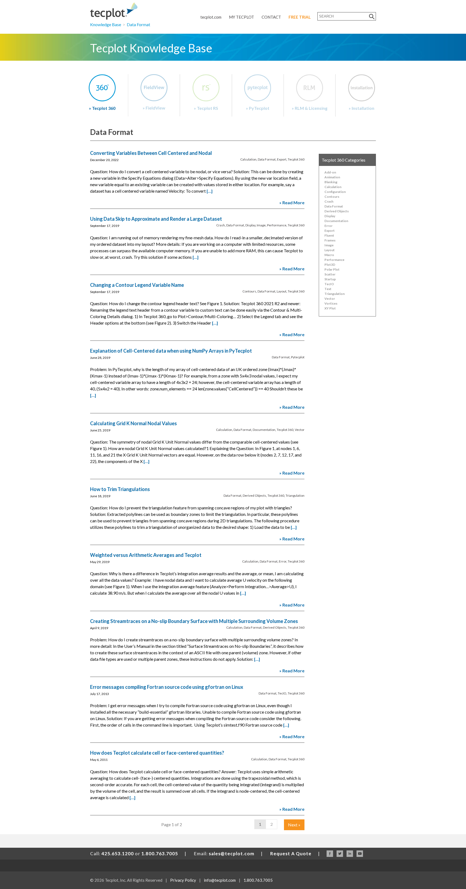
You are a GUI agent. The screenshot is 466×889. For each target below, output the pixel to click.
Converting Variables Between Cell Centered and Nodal (151, 153)
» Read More (291, 202)
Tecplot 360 (296, 159)
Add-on (330, 172)
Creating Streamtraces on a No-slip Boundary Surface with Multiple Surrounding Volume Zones (194, 621)
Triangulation (295, 495)
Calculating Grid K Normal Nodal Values (133, 423)
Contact (271, 17)
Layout (281, 291)
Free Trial (300, 17)
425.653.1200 (117, 853)
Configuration (335, 192)
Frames (329, 240)
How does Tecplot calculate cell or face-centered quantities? (157, 753)
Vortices (330, 303)
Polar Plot (332, 269)
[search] (372, 16)
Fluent (329, 235)
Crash (220, 225)
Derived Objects (254, 495)
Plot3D (329, 265)
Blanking (330, 182)
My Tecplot (241, 17)
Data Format (138, 24)
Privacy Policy (183, 880)
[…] (210, 190)
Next (294, 824)
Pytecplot (297, 357)
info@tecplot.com (220, 880)
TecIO (282, 693)
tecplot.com (210, 17)
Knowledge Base (105, 24)
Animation (332, 177)
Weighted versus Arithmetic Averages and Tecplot (145, 555)
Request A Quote (290, 853)
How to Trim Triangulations (120, 489)
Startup (330, 279)
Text (327, 289)
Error (282, 561)
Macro (329, 255)
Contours (249, 291)
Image (261, 225)
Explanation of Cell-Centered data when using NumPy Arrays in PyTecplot (171, 351)
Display (250, 225)
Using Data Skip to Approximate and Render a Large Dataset (156, 219)
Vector (299, 430)
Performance (276, 225)
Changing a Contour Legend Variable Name (137, 285)
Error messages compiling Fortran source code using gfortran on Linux (166, 687)
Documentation (264, 430)
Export (281, 159)
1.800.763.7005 (159, 853)
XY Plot (330, 308)
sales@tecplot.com (231, 853)
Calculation (248, 159)
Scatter (329, 274)
